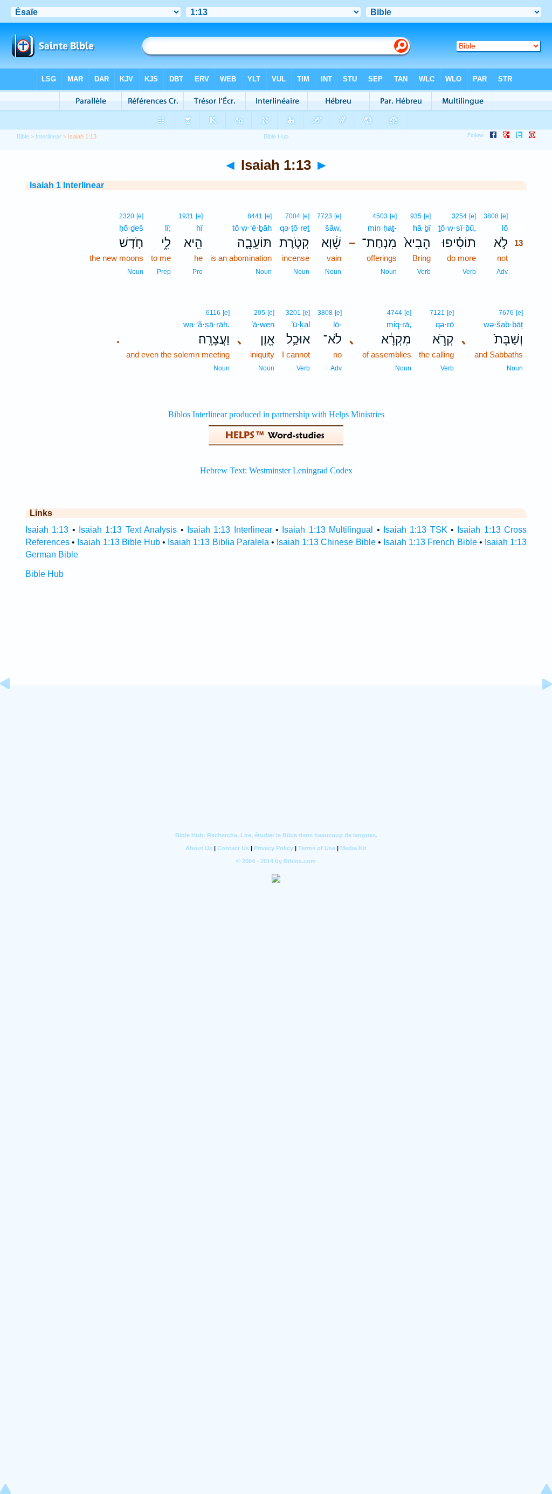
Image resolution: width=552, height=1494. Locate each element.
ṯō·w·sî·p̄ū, (457, 227)
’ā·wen (262, 324)
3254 (459, 216)
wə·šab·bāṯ (503, 324)
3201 (293, 312)
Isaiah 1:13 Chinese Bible (326, 542)
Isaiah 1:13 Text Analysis (128, 529)
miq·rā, (399, 324)
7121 (437, 312)
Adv (502, 272)
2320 (126, 216)
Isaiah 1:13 (46, 529)
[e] (504, 216)
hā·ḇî (422, 227)
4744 (394, 312)
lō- (337, 324)
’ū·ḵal (300, 324)
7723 (324, 216)
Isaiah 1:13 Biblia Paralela (218, 542)
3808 (491, 216)
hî (199, 227)
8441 (255, 216)
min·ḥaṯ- (382, 227)
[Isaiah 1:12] (13, 708)
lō (505, 227)
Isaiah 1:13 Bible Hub (118, 542)
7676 (506, 312)
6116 (213, 312)
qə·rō (445, 324)
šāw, (333, 227)
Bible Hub (44, 574)
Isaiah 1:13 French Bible (430, 542)
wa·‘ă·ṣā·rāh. (206, 324)
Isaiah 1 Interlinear (67, 185)
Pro (197, 272)
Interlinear (48, 136)
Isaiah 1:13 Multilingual (327, 529)
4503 (380, 216)
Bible (23, 136)
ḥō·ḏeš (131, 227)
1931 (186, 216)
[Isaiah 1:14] (538, 708)
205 (259, 312)
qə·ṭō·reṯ (294, 227)
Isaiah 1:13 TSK (415, 529)
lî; (168, 227)
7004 (292, 216)
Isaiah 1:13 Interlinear (229, 529)
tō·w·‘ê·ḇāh (252, 227)
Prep (164, 272)
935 (416, 216)
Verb (469, 272)
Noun (389, 272)
